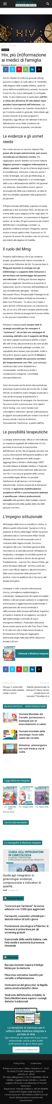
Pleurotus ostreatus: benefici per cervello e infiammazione (24, 976)
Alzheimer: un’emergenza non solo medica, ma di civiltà (33, 748)
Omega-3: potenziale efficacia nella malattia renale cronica (13, 690)
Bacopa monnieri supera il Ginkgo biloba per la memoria (24, 966)
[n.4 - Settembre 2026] (9, 653)
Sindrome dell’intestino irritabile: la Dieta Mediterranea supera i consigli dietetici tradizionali (26, 998)
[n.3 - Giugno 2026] (26, 796)
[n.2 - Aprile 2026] (42, 796)
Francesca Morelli (9, 65)
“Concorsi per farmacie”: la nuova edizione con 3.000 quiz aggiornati (25, 907)
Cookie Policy (35, 1063)
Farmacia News (15, 898)
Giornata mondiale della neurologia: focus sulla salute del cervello (32, 734)
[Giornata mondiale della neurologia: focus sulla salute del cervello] (10, 735)
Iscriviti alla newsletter (15, 822)
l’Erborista (12, 957)
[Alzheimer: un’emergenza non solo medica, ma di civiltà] (10, 749)
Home (3, 45)
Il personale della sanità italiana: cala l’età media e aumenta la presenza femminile (26, 942)
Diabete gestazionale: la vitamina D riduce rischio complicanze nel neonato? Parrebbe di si (37, 692)
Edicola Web (8, 812)
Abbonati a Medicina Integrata (33, 653)
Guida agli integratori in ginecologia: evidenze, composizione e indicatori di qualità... (22, 881)
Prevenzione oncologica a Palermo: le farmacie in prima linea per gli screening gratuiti (27, 929)
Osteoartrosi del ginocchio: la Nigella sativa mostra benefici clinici (26, 986)
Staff (5, 890)
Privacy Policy (19, 1063)
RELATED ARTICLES (13, 706)
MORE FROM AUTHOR (35, 706)
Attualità (12, 45)
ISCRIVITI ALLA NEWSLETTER (26, 1049)
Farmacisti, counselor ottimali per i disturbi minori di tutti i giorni (25, 917)
